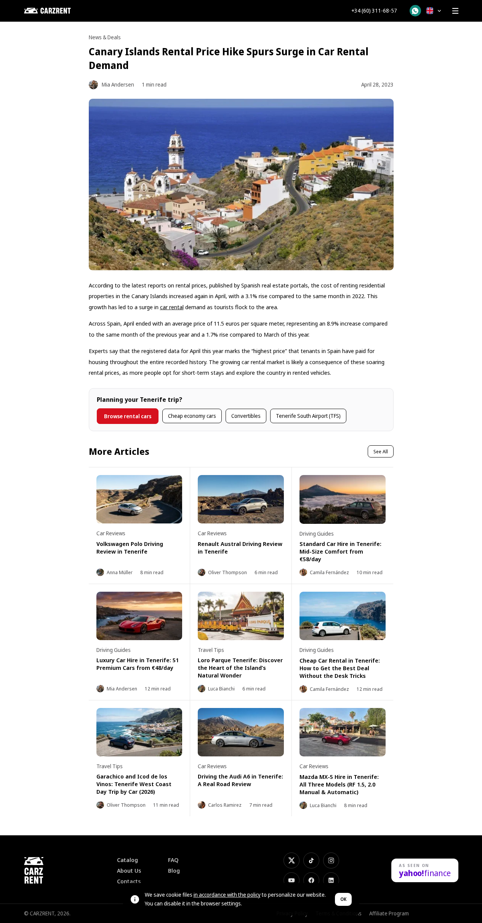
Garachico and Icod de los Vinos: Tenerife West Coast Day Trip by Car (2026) (133, 783)
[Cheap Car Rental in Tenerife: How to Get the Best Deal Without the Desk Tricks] (342, 616)
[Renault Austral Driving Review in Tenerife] (241, 499)
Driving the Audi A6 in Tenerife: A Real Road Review (240, 780)
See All (380, 451)
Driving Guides (316, 533)
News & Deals (105, 37)
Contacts (129, 881)
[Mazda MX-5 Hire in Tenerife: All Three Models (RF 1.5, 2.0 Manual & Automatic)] (342, 732)
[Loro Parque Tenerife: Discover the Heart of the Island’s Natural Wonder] (241, 616)
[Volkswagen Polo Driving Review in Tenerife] (139, 499)
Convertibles (246, 416)
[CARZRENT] (62, 10)
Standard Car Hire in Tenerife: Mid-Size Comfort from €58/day (340, 551)
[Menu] (455, 10)
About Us (129, 870)
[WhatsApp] (415, 10)
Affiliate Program (389, 913)
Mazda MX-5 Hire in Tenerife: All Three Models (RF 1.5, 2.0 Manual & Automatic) (339, 784)
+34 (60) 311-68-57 (374, 10)
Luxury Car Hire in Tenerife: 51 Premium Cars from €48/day (137, 663)
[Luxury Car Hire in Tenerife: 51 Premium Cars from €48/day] (139, 616)
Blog (174, 870)
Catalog (127, 860)
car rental (172, 307)
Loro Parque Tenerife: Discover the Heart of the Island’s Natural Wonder (240, 667)
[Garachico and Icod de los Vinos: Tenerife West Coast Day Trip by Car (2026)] (139, 732)
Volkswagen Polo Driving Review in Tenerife (129, 547)
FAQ (173, 860)
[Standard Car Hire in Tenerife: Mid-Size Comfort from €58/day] (342, 499)
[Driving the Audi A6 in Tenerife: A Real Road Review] (241, 732)
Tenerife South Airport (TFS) (308, 416)
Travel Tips (211, 649)
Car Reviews (110, 533)
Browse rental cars (127, 416)
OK (343, 899)
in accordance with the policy (227, 894)
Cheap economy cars (192, 416)
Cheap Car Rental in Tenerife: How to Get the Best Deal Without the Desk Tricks (339, 668)
